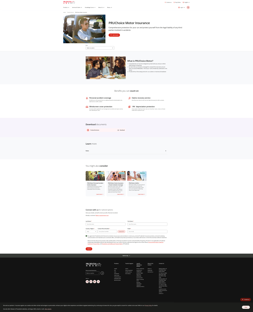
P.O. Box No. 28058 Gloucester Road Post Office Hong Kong (163, 275)
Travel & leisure (117, 277)
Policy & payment (129, 270)
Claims (126, 268)
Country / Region (90, 228)
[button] (66, 7)
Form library (128, 273)
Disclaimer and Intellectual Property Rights (112, 244)
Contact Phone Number (104, 228)
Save (115, 272)
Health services (128, 272)
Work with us (150, 272)
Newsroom (150, 270)
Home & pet (116, 275)
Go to (87, 45)
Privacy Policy (96, 244)
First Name (131, 221)
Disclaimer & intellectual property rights (140, 272)
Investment (116, 273)
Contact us (161, 293)
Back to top (125, 255)
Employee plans (117, 278)
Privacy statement (140, 268)
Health (115, 268)
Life (115, 270)
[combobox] (186, 2)
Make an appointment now (102, 215)
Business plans (117, 280)
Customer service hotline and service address (163, 290)
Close (246, 307)
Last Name (89, 221)
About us (149, 268)
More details (48, 309)
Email (129, 228)
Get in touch (115, 35)
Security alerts (140, 277)
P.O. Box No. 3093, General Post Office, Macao (163, 286)
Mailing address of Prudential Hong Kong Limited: (163, 270)
